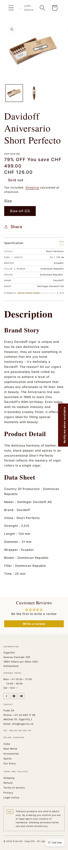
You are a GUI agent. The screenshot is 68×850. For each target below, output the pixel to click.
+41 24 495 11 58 (24, 715)
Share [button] (16, 226)
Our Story (9, 763)
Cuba (6, 743)
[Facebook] (6, 696)
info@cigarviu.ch (22, 723)
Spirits (7, 758)
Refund (8, 782)
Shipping (32, 187)
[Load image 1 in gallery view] (14, 93)
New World (10, 748)
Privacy (8, 792)
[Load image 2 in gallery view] (34, 93)
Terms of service (14, 787)
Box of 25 (23, 212)
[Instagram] (14, 696)
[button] (11, 8)
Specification (13, 243)
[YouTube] (21, 696)
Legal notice (11, 797)
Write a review (34, 624)
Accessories (11, 753)
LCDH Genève (28, 8)
